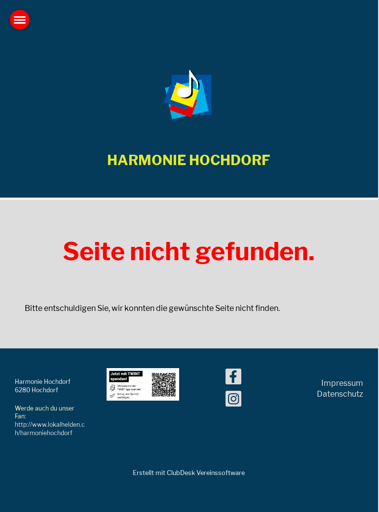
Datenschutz (340, 394)
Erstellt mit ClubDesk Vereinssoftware (189, 473)
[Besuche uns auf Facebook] (233, 378)
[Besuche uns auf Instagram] (233, 400)
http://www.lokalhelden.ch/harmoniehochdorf (50, 429)
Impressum (342, 383)
